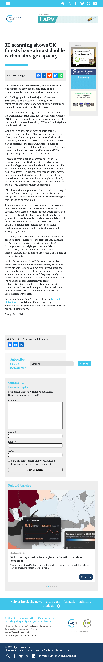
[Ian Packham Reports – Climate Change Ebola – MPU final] (83, 56)
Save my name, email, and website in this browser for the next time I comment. (33, 462)
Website (12, 451)
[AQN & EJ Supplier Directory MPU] (83, 78)
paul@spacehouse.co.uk (40, 626)
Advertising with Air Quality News (20, 635)
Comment (14, 400)
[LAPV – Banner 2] (68, 19)
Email (12, 442)
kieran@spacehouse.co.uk (17, 632)
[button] (46, 586)
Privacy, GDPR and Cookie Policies (57, 655)
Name (12, 432)
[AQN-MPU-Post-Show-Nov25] (83, 100)
